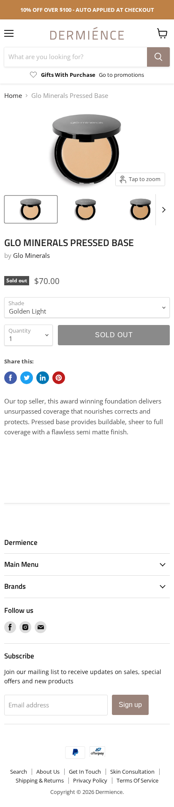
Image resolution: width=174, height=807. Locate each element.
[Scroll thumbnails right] (162, 209)
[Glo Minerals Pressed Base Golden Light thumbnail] (31, 209)
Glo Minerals (31, 255)
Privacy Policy (90, 780)
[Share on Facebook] (10, 377)
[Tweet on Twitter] (26, 377)
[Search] (158, 57)
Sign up (130, 704)
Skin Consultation (132, 771)
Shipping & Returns (40, 780)
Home (13, 95)
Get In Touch (85, 771)
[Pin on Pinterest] (58, 377)
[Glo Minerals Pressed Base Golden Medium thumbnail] (86, 209)
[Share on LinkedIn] (42, 377)
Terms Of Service (137, 780)
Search (18, 771)
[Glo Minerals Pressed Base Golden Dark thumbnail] (140, 209)
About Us (48, 771)
